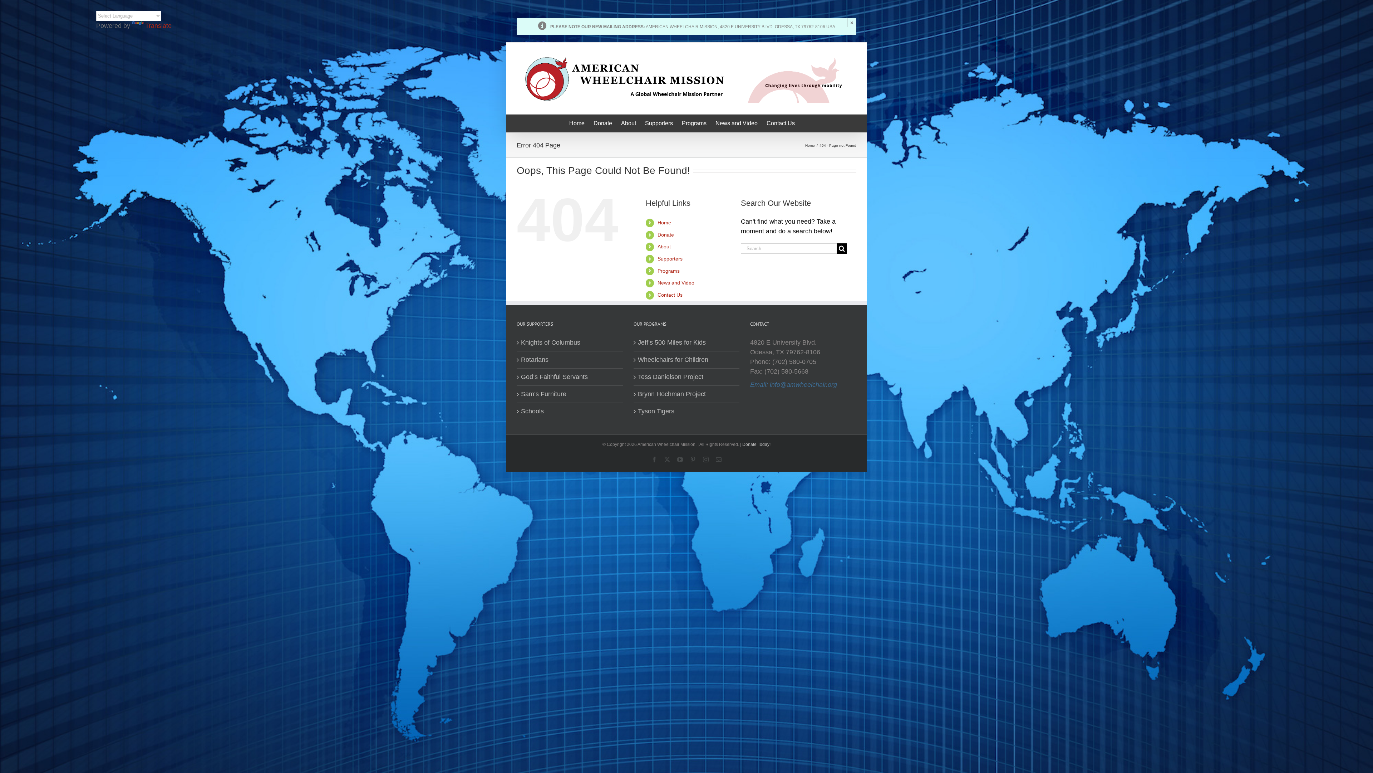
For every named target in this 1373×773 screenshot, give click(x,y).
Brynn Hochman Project (672, 394)
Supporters (670, 259)
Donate (666, 235)
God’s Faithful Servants (554, 376)
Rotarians (534, 359)
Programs (669, 271)
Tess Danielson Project (670, 376)
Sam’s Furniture (543, 394)
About (664, 246)
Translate (158, 25)
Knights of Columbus (550, 342)
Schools (532, 411)
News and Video (676, 283)
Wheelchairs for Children (673, 359)
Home (664, 222)
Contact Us (670, 295)
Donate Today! (756, 444)
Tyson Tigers (656, 411)
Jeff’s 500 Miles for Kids (672, 342)
